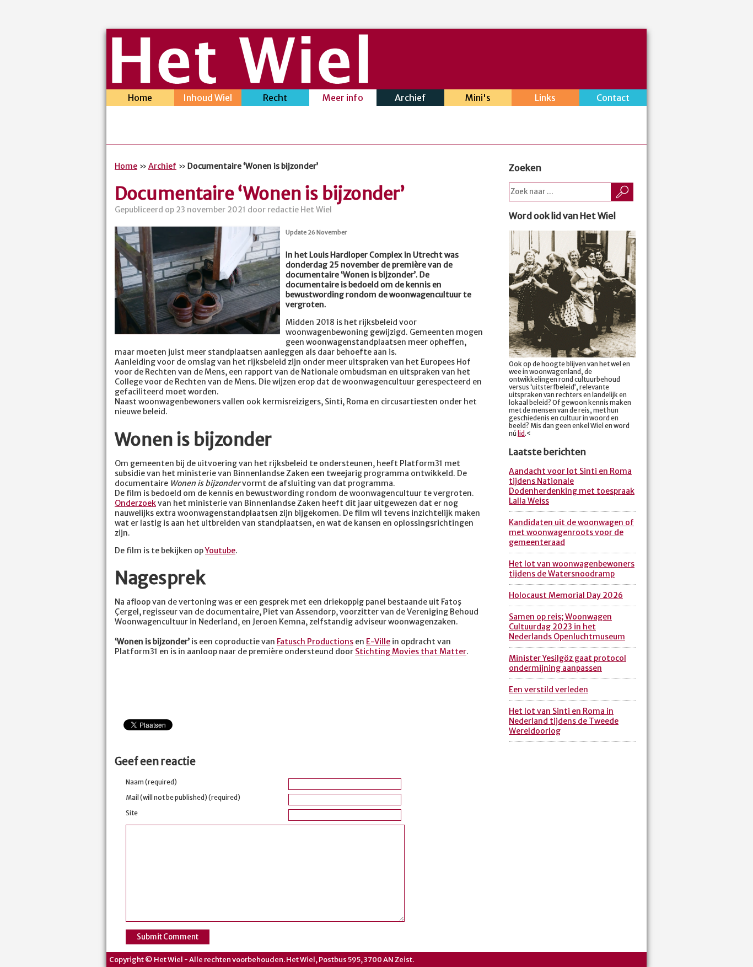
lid (521, 433)
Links (545, 97)
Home (140, 97)
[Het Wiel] (240, 80)
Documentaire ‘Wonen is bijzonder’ (260, 194)
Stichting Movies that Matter (410, 651)
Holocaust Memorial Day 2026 (566, 595)
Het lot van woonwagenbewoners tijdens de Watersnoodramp (571, 569)
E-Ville (378, 642)
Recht (275, 97)
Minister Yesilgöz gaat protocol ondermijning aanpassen (567, 663)
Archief (410, 97)
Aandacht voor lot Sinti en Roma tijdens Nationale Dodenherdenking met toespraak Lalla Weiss (571, 486)
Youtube (220, 550)
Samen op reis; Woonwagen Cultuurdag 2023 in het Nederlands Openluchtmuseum (567, 627)
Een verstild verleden (548, 689)
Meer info (342, 97)
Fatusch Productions (315, 642)
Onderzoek (135, 503)
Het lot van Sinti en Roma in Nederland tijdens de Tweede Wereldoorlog (563, 721)
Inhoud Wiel (207, 97)
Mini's (478, 97)
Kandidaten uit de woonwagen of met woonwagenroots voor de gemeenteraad (571, 532)
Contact (613, 97)
